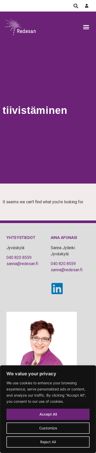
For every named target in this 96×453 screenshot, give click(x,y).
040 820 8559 (18, 257)
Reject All (48, 442)
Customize (48, 428)
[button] (75, 6)
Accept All (48, 414)
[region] (48, 409)
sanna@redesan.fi (22, 263)
